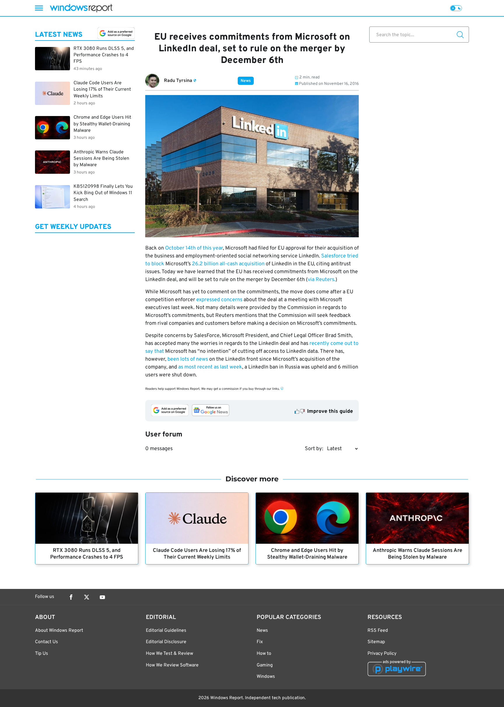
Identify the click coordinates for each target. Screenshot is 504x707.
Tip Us (41, 654)
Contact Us (46, 642)
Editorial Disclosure (166, 642)
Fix (260, 642)
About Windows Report (59, 631)
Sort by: (314, 448)
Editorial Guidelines (166, 631)
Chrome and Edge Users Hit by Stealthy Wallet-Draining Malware (307, 554)
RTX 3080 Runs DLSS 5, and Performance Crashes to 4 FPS (86, 554)
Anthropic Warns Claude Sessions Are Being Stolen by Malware (417, 554)
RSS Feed (378, 631)
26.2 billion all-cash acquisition (228, 264)
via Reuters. (321, 279)
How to (264, 654)
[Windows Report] (81, 8)
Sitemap (376, 642)
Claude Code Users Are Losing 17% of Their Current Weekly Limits (197, 554)
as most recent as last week (210, 367)
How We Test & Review (169, 654)
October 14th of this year (194, 248)
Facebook (71, 597)
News (246, 80)
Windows (266, 677)
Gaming (265, 665)
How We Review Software (172, 665)
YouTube (102, 597)
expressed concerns (219, 300)
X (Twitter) (86, 597)
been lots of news (187, 359)
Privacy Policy (382, 654)
